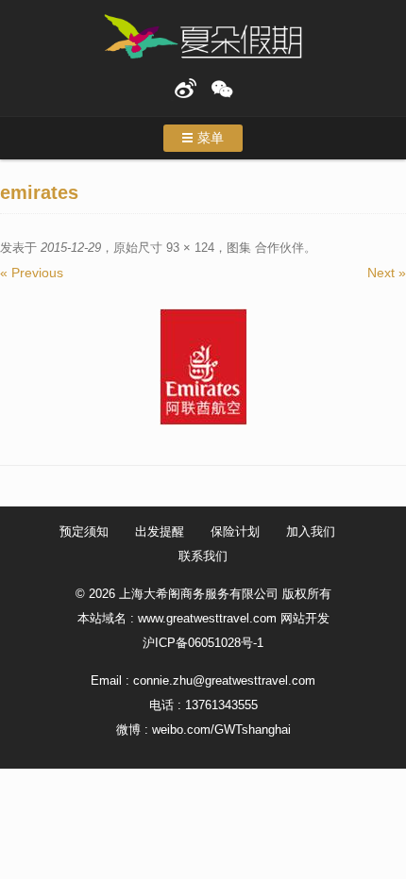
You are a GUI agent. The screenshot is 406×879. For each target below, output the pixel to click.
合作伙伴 (279, 247)
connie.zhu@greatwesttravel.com (224, 680)
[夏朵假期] (203, 37)
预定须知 (84, 531)
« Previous (31, 272)
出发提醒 (159, 531)
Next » (386, 272)
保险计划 (235, 531)
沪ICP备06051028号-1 (203, 643)
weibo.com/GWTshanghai (221, 729)
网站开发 (305, 618)
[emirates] (203, 366)
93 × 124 (190, 247)
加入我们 (310, 531)
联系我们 (203, 556)
